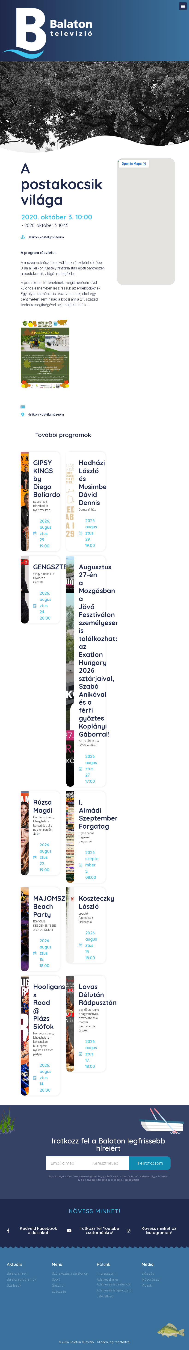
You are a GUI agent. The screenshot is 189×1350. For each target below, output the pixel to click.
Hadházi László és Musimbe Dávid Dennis (93, 482)
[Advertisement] (146, 318)
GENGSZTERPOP (58, 567)
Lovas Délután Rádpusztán (98, 994)
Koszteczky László (96, 902)
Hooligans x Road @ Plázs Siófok (49, 1006)
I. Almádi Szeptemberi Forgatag (99, 814)
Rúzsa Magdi (42, 806)
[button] (183, 6)
